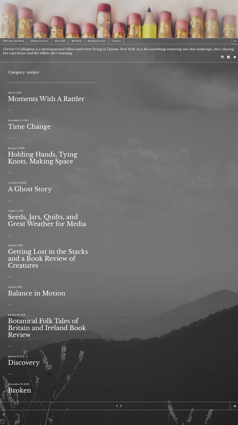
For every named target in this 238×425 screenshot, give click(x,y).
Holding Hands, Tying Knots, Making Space (42, 158)
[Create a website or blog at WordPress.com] (4, 414)
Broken (19, 390)
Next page (234, 406)
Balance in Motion (36, 293)
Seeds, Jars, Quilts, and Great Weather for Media (47, 220)
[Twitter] (235, 57)
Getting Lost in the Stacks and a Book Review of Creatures (48, 258)
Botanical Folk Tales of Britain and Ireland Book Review (47, 328)
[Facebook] (229, 57)
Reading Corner (97, 41)
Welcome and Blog (13, 41)
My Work (77, 41)
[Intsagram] (222, 57)
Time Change (29, 127)
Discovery (24, 363)
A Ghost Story (30, 189)
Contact (116, 41)
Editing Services (39, 41)
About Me (59, 41)
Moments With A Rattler (46, 99)
